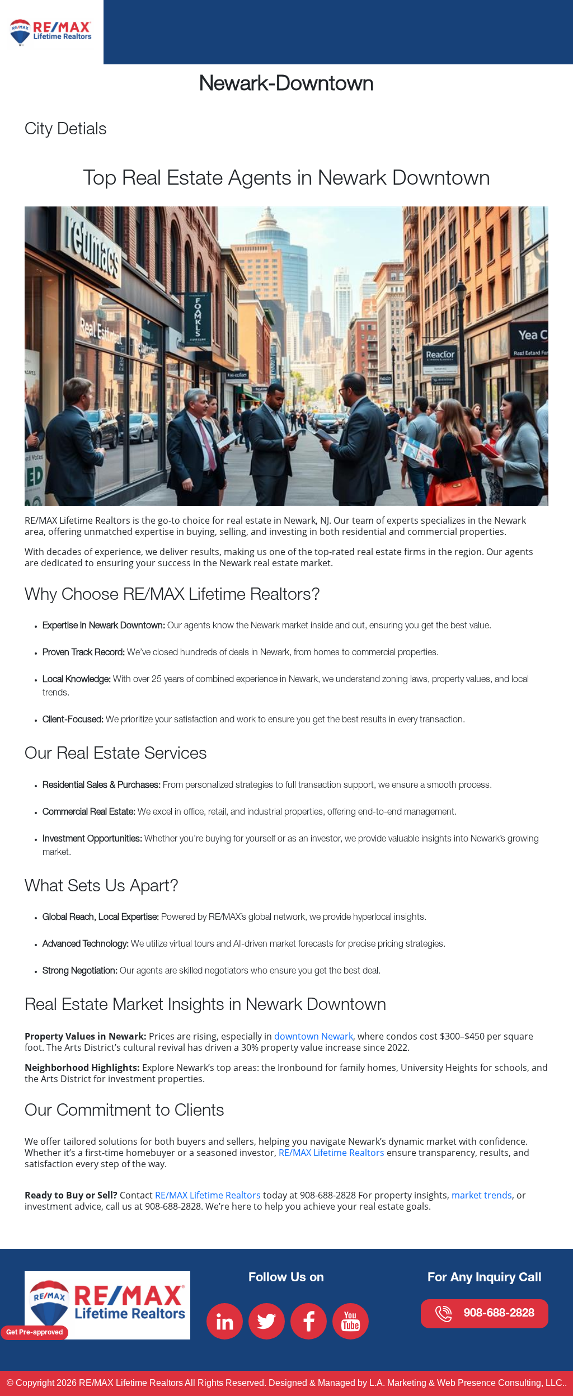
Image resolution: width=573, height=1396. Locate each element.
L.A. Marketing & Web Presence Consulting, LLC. (467, 1383)
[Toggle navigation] (526, 32)
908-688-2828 (499, 1314)
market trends (482, 1195)
